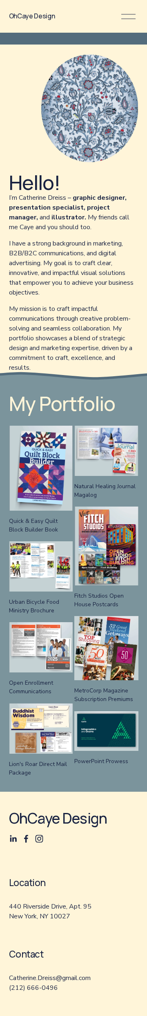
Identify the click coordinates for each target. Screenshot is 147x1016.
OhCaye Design (32, 15)
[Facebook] (26, 839)
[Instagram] (39, 839)
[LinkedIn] (13, 839)
